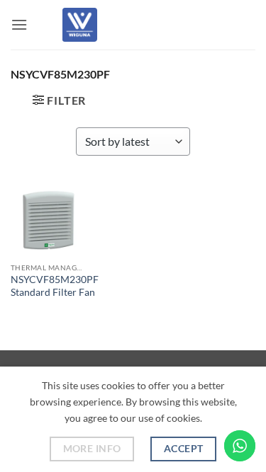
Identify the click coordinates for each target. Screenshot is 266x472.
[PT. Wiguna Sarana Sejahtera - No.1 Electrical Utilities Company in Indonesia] (80, 25)
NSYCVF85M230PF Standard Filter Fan (55, 286)
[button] (19, 24)
